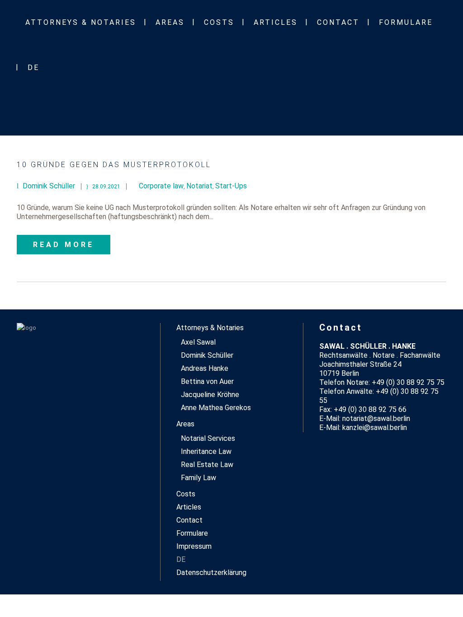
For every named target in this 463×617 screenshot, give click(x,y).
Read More (63, 244)
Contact (189, 520)
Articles (188, 507)
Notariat (199, 186)
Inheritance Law (206, 451)
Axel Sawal (198, 342)
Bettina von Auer (207, 381)
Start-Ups (231, 186)
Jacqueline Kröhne (210, 394)
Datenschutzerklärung (211, 572)
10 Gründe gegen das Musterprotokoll (114, 164)
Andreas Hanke (204, 368)
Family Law (198, 477)
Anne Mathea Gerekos (216, 407)
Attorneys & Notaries (210, 327)
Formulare (192, 533)
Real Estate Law (207, 464)
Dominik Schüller (207, 355)
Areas (185, 424)
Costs (185, 494)
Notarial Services (208, 438)
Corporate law (161, 186)
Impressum (194, 546)
